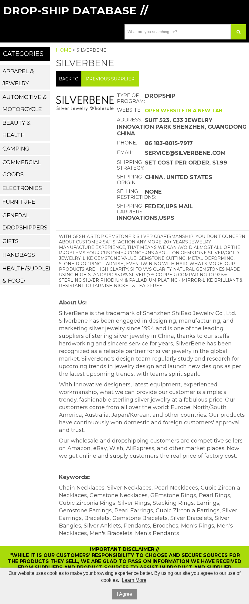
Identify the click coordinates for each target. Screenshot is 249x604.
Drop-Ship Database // (75, 10)
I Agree (124, 594)
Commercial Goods (21, 168)
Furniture (18, 202)
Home (63, 50)
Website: (129, 110)
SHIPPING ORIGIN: (129, 179)
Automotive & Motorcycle (24, 103)
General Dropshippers (24, 221)
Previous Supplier (110, 79)
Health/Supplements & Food (26, 274)
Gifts (10, 241)
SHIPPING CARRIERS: (130, 209)
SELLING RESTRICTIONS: (130, 194)
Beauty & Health (16, 129)
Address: (129, 120)
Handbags (18, 255)
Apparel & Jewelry (18, 77)
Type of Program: (130, 98)
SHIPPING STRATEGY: (130, 165)
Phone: (127, 143)
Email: (125, 152)
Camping (15, 148)
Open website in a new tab (184, 111)
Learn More (134, 580)
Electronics (22, 188)
